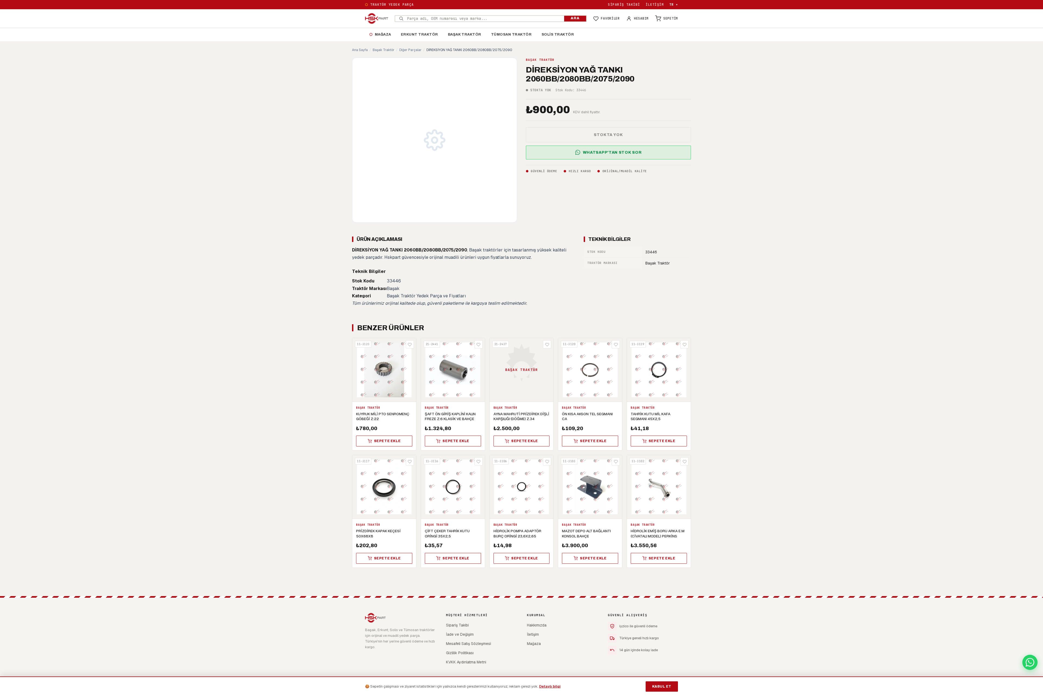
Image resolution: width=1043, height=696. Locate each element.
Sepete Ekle (387, 441)
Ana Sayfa (360, 50)
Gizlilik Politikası (460, 652)
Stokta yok (608, 135)
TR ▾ (673, 4)
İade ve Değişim (460, 634)
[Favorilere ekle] (410, 344)
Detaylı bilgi (550, 686)
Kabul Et (661, 686)
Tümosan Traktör (511, 34)
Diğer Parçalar (410, 50)
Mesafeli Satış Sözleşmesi (468, 643)
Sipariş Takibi (624, 4)
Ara (575, 18)
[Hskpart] (376, 18)
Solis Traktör (558, 34)
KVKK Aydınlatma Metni (466, 662)
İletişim (655, 4)
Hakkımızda (536, 625)
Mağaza (380, 34)
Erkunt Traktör (419, 34)
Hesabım (641, 18)
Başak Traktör (464, 34)
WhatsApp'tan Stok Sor (612, 152)
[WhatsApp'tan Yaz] (1030, 662)
